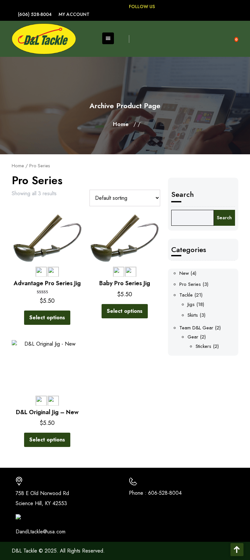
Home (121, 124)
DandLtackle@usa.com (40, 531)
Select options (47, 317)
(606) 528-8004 (35, 14)
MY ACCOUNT (74, 14)
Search (182, 194)
